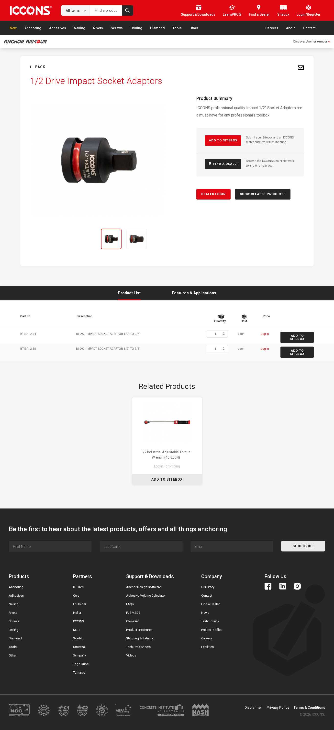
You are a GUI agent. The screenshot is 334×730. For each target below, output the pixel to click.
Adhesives (57, 28)
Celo (76, 595)
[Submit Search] (127, 10)
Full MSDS (133, 612)
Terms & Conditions (309, 707)
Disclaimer (253, 707)
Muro (76, 630)
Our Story (207, 587)
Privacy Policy (278, 707)
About (290, 28)
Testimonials (210, 621)
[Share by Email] (301, 68)
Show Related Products (263, 194)
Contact (309, 28)
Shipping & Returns (139, 638)
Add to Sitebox (223, 140)
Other (193, 28)
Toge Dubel (81, 664)
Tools (177, 28)
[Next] (164, 239)
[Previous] (33, 239)
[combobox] (75, 10)
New (13, 28)
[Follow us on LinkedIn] (282, 586)
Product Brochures (139, 630)
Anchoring (32, 28)
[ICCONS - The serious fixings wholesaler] (31, 10)
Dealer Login (213, 194)
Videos (131, 655)
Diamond (157, 28)
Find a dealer (225, 164)
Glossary (132, 621)
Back (40, 67)
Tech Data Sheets (138, 647)
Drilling (136, 28)
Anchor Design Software (143, 587)
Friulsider (79, 604)
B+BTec (78, 587)
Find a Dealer (210, 604)
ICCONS (78, 621)
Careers (271, 28)
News (205, 612)
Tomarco (79, 672)
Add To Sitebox (167, 479)
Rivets (98, 28)
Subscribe (303, 546)
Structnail (79, 647)
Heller (77, 612)
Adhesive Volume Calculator (146, 595)
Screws (117, 28)
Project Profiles (211, 630)
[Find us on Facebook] (268, 586)
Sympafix (79, 655)
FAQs (130, 604)
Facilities (207, 647)
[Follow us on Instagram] (297, 586)
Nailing (79, 28)
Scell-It (78, 638)
